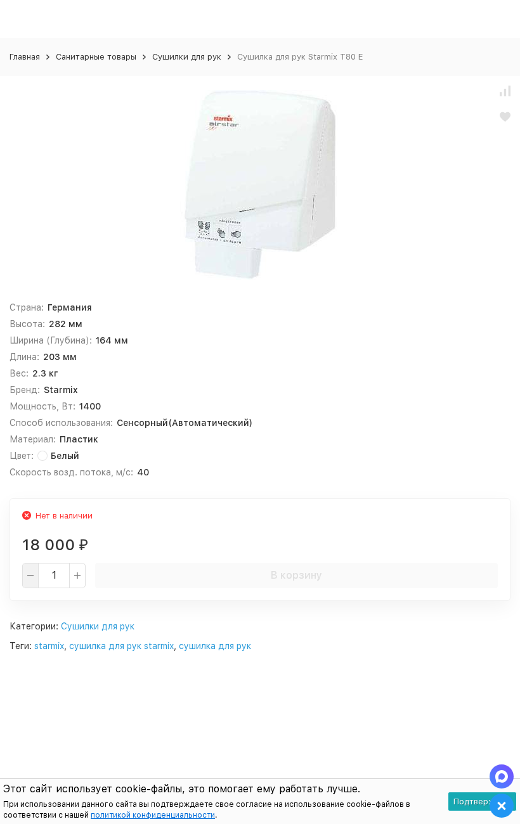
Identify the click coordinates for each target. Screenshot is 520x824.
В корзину (296, 575)
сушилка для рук (215, 646)
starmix (49, 646)
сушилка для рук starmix (121, 646)
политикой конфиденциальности (153, 815)
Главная (25, 56)
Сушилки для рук (186, 56)
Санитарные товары (96, 56)
